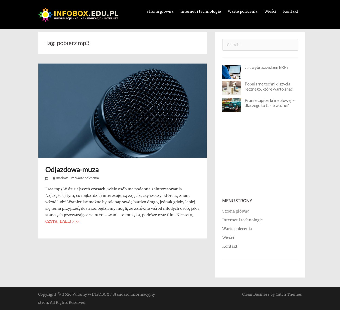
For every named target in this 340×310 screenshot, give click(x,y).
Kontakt (290, 11)
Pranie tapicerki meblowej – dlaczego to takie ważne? (270, 103)
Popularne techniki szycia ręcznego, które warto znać (269, 86)
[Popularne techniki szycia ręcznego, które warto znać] (231, 88)
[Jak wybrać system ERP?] (231, 71)
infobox (62, 178)
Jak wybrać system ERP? (266, 67)
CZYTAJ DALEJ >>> (62, 221)
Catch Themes (289, 294)
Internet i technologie (200, 11)
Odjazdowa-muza (72, 169)
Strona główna (159, 11)
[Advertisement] (260, 155)
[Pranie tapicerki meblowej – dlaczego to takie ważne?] (231, 104)
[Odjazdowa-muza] (122, 110)
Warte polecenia (242, 11)
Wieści (270, 11)
